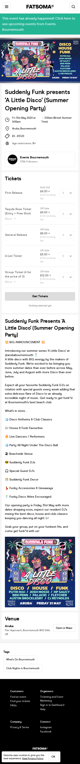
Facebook (45, 731)
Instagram (46, 727)
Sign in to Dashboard (52, 704)
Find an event (18, 696)
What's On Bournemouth (20, 659)
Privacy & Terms (19, 727)
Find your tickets (20, 701)
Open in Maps (64, 627)
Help (42, 709)
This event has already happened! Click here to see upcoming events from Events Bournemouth (38, 24)
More (8, 219)
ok (53, 756)
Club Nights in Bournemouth (22, 668)
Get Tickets (40, 296)
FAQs (13, 705)
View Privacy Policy (32, 758)
